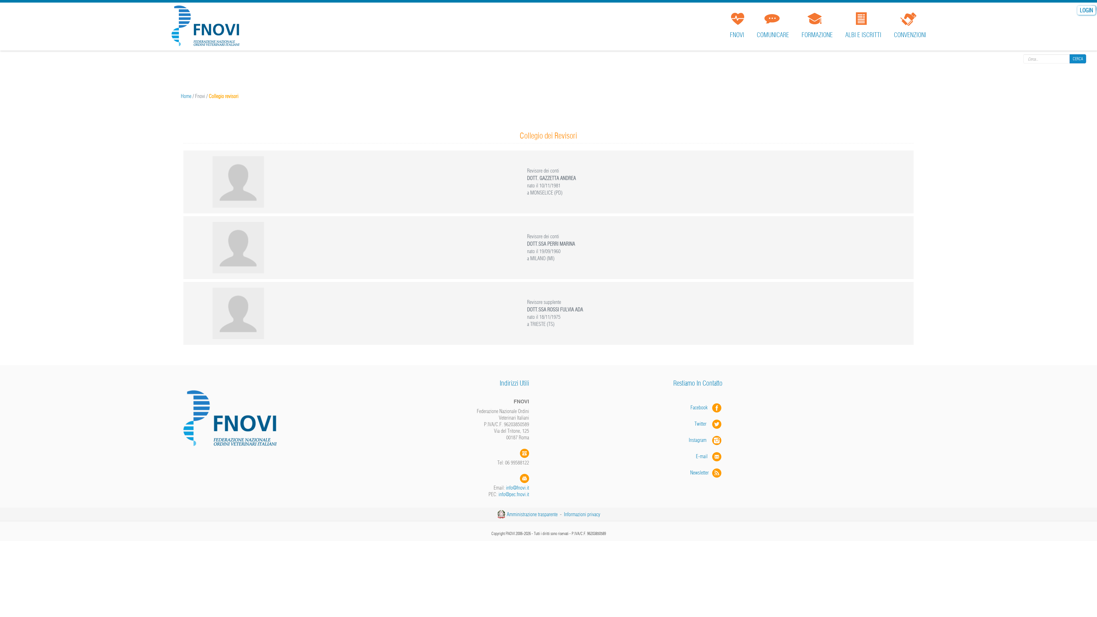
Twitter (703, 423)
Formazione (817, 35)
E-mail (702, 456)
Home (186, 96)
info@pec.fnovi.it (514, 494)
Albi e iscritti (863, 35)
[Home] (207, 27)
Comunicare (773, 35)
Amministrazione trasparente (532, 514)
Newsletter (701, 472)
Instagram (700, 440)
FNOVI (737, 35)
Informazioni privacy (582, 514)
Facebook (700, 407)
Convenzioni (910, 35)
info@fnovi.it (517, 487)
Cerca (1078, 58)
